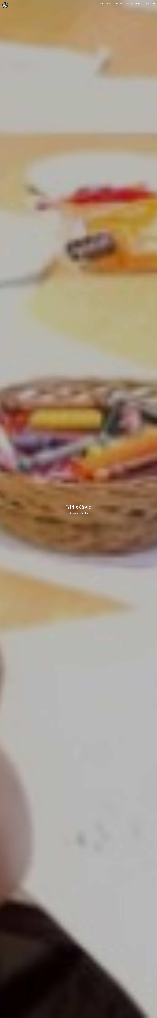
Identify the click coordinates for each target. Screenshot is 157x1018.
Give (154, 3)
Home (101, 3)
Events (146, 3)
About (109, 3)
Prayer (129, 3)
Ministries (119, 3)
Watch (138, 3)
